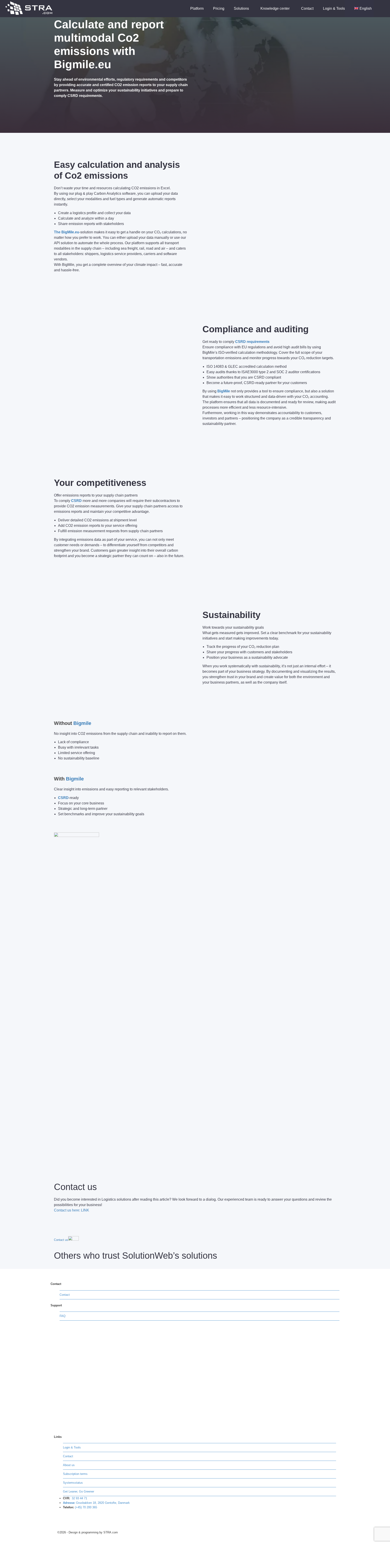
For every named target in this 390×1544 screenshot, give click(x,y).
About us (69, 1465)
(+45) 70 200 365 (86, 1507)
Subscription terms (75, 1474)
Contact (307, 8)
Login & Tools (334, 8)
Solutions (242, 8)
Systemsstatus (73, 1482)
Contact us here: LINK (71, 1210)
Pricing (218, 8)
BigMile (223, 391)
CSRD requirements (84, 96)
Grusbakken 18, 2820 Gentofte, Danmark (103, 1502)
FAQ (62, 1316)
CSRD (76, 501)
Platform (197, 8)
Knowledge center (275, 8)
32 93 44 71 (79, 1498)
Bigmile (82, 723)
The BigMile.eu (66, 232)
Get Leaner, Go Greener (78, 1491)
